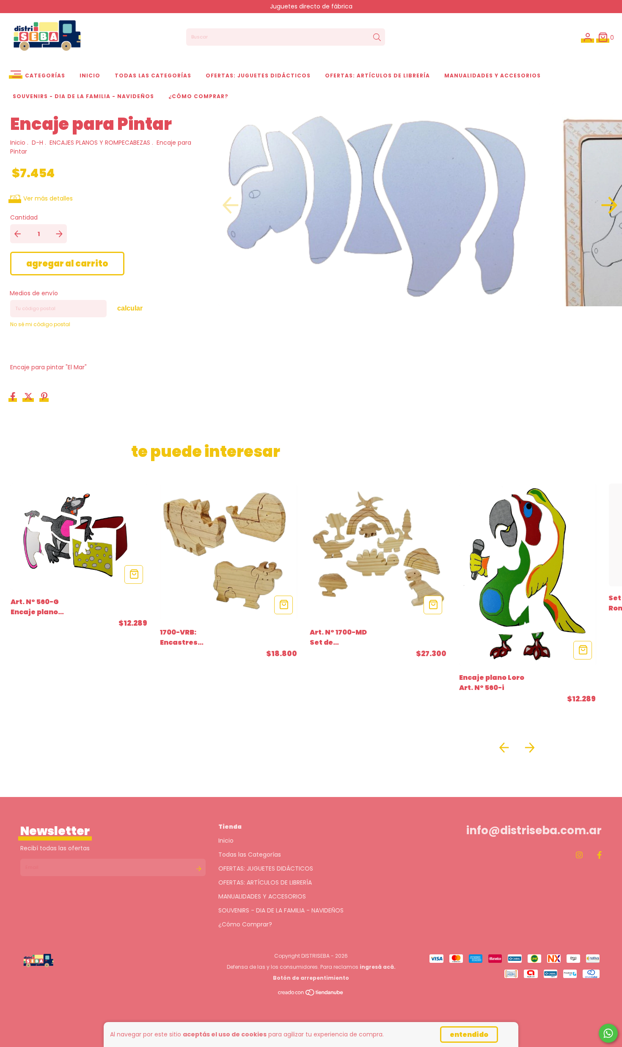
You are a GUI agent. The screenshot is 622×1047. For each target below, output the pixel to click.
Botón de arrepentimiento (311, 977)
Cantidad (24, 217)
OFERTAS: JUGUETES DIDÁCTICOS (258, 75)
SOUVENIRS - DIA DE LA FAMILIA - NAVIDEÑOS (83, 96)
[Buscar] (377, 37)
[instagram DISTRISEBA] (579, 854)
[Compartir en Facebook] (13, 397)
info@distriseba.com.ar (534, 830)
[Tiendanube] (311, 994)
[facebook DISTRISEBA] (599, 854)
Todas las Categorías (153, 75)
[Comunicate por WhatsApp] (608, 1033)
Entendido (469, 1034)
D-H (37, 142)
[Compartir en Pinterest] (44, 397)
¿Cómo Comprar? (198, 96)
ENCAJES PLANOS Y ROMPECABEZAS (100, 142)
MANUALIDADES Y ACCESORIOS (492, 75)
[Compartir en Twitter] (29, 397)
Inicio (90, 75)
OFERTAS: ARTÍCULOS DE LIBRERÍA (377, 75)
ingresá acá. (378, 966)
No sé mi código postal (40, 324)
